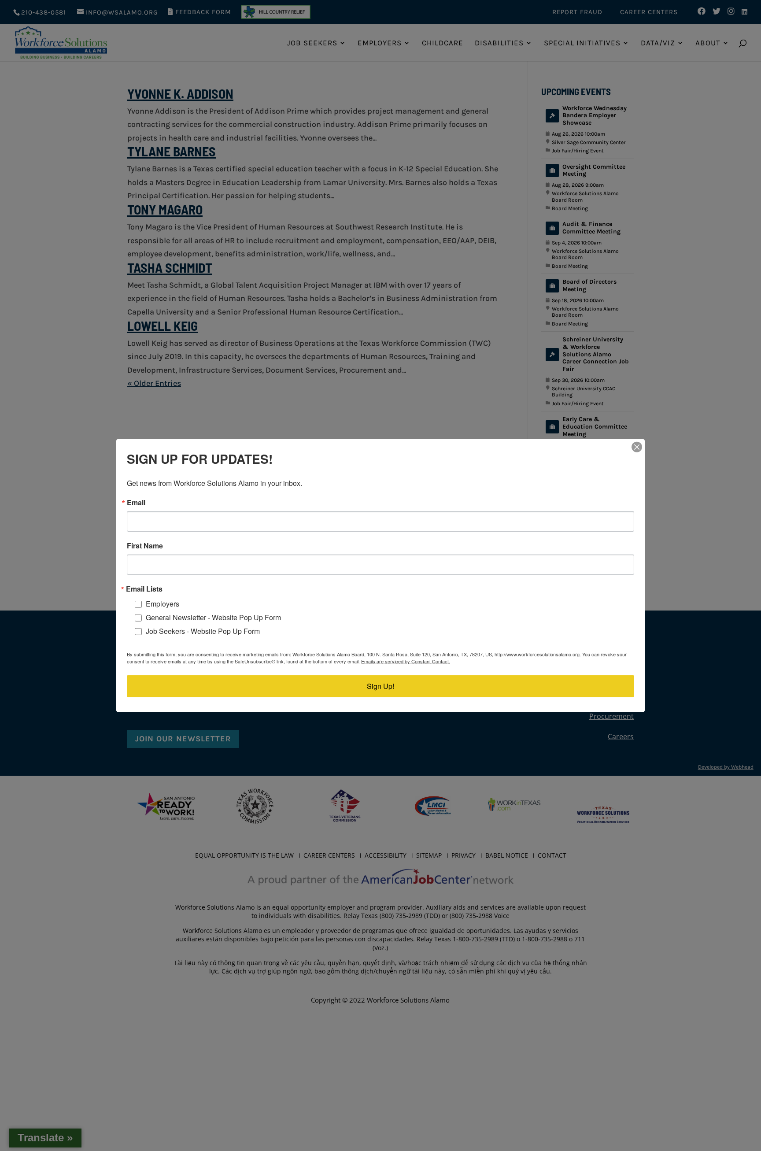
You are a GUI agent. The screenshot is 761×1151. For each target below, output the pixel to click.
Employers (162, 604)
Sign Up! (380, 686)
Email (136, 502)
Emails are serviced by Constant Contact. (405, 661)
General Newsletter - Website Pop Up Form (213, 617)
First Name (145, 545)
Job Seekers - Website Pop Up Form (203, 630)
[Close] (637, 446)
